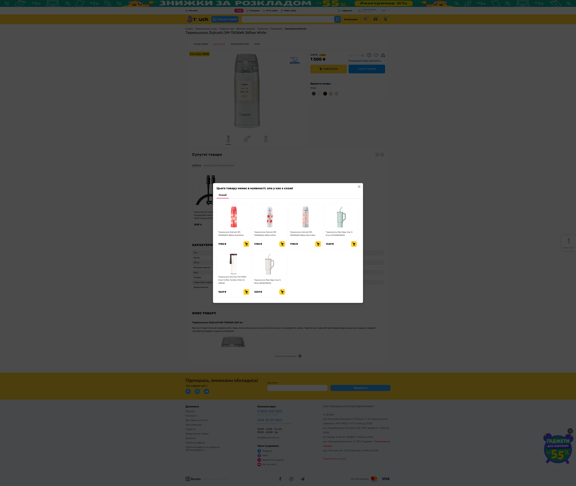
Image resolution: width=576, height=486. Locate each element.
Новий (223, 195)
